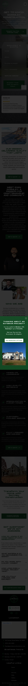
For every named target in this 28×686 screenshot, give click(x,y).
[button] (26, 318)
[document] (14, 343)
